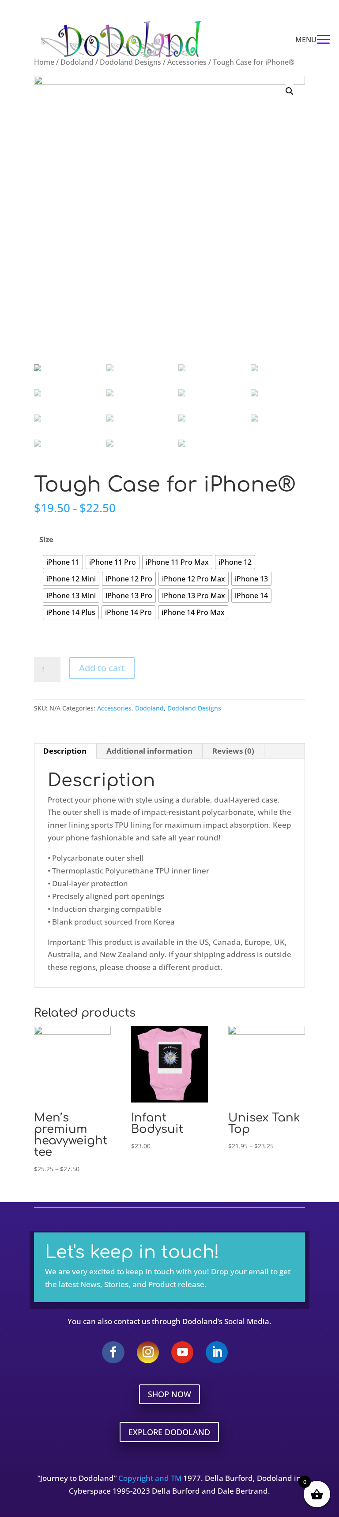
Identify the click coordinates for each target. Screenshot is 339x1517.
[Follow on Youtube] (182, 1352)
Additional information (149, 751)
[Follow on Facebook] (113, 1352)
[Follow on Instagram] (148, 1352)
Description (65, 751)
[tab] (65, 751)
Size (46, 539)
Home (44, 62)
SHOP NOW (169, 1394)
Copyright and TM (149, 1478)
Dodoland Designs (130, 62)
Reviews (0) (233, 751)
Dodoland (77, 62)
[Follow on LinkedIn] (217, 1352)
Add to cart (102, 668)
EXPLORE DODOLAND (169, 1432)
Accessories (187, 62)
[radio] (63, 562)
